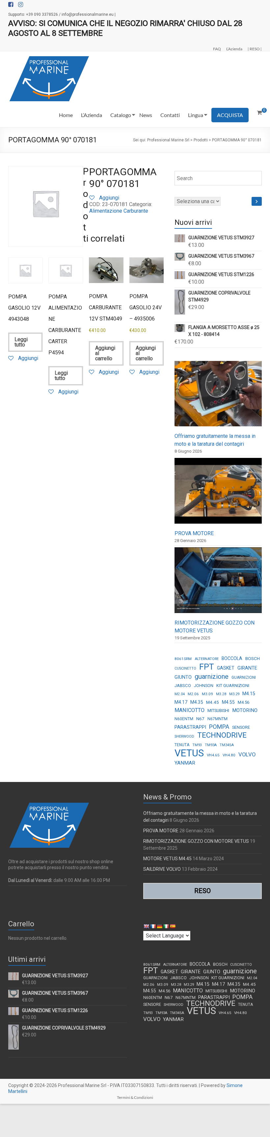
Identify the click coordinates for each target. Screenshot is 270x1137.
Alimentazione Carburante (118, 211)
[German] (159, 926)
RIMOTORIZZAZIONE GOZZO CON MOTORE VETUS (196, 841)
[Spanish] (173, 926)
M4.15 (248, 694)
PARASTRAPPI (190, 727)
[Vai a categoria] (257, 201)
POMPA (219, 726)
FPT (206, 667)
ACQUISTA (230, 115)
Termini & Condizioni (135, 1097)
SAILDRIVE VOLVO (162, 869)
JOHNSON (203, 685)
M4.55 (228, 702)
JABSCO (183, 685)
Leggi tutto (21, 342)
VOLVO (247, 754)
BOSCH (252, 658)
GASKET (225, 668)
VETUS (189, 753)
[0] (259, 112)
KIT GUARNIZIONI (232, 685)
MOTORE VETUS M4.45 (167, 858)
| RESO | (255, 48)
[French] (153, 926)
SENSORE (241, 727)
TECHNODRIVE (222, 735)
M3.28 (221, 694)
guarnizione (212, 676)
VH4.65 (213, 755)
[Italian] (166, 926)
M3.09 (207, 694)
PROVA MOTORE (194, 533)
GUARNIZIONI (243, 677)
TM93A (211, 745)
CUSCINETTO (185, 668)
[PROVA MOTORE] (218, 493)
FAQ (217, 48)
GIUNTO (183, 677)
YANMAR (185, 763)
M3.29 (234, 694)
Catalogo (120, 115)
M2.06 (193, 694)
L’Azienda (234, 48)
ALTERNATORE (207, 659)
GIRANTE (247, 668)
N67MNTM (217, 719)
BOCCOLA (232, 658)
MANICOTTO (189, 710)
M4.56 (243, 702)
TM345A (227, 745)
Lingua (195, 115)
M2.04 (180, 694)
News (145, 115)
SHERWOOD (184, 736)
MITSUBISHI (218, 710)
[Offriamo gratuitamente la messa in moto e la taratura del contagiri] (218, 396)
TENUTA (182, 745)
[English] (146, 926)
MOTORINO (244, 710)
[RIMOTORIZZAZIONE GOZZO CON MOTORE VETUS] (218, 583)
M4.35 (196, 702)
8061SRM (183, 658)
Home (66, 115)
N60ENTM (184, 719)
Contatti (170, 115)
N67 (200, 718)
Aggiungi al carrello (105, 353)
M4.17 (181, 702)
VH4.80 (229, 755)
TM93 (197, 745)
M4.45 (212, 702)
